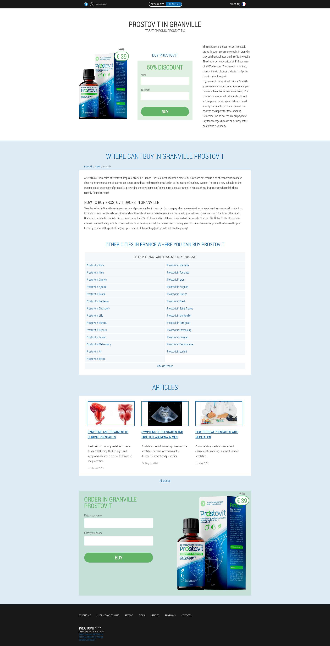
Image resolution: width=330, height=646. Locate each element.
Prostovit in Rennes (96, 330)
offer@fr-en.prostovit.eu (91, 631)
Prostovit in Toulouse (178, 272)
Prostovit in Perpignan (178, 322)
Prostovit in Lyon (176, 279)
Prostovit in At (93, 351)
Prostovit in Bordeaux (97, 301)
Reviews (129, 615)
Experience (85, 615)
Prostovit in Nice (95, 272)
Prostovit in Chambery (98, 308)
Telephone (145, 90)
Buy (165, 111)
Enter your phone (93, 533)
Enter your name (93, 515)
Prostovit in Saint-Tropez (180, 308)
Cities (142, 615)
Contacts (186, 615)
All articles (165, 480)
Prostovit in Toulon (96, 337)
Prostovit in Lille (94, 315)
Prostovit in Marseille (178, 265)
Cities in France (165, 366)
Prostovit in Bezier (95, 358)
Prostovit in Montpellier (179, 315)
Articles (154, 615)
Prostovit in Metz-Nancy (98, 344)
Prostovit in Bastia (95, 294)
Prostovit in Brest (176, 301)
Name (143, 75)
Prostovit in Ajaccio (96, 287)
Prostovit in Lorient (177, 351)
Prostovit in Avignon (177, 287)
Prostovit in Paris (95, 265)
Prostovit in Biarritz (177, 294)
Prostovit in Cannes (96, 279)
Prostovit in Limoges (178, 337)
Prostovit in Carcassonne (180, 344)
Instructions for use (107, 615)
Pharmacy (170, 615)
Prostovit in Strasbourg (179, 330)
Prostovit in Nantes (96, 322)
